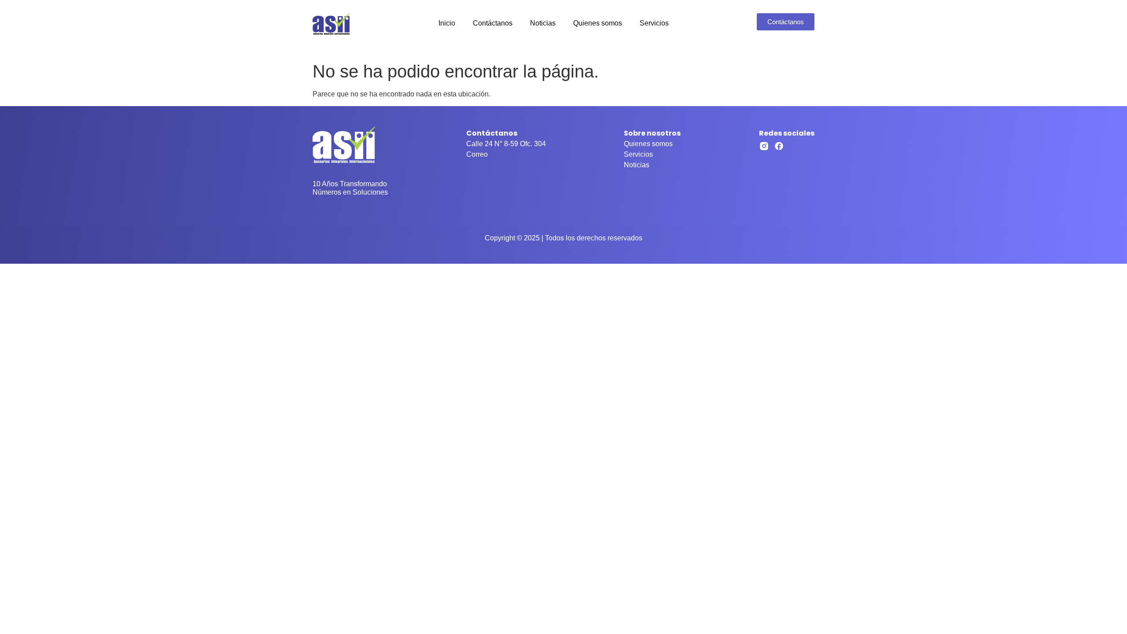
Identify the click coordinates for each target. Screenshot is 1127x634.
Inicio (446, 23)
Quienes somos (597, 23)
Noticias (543, 23)
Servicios (654, 23)
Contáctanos (492, 23)
